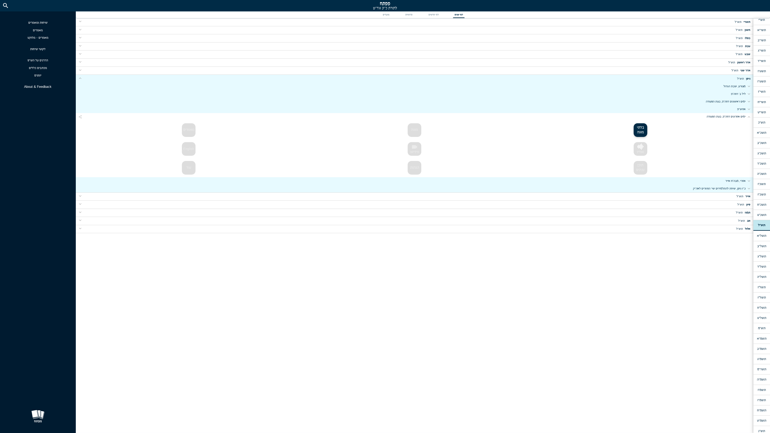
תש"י (761, 20)
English (188, 149)
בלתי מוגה (640, 130)
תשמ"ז (761, 400)
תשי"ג (762, 51)
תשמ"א (761, 339)
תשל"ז (762, 297)
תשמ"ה (761, 379)
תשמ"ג (761, 359)
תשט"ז (761, 81)
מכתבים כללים (38, 68)
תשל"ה (761, 277)
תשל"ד (761, 267)
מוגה (414, 130)
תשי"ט (762, 112)
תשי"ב (762, 40)
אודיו (640, 152)
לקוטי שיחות (38, 49)
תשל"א (761, 236)
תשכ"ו (762, 184)
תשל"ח (761, 308)
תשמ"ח (761, 410)
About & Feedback (38, 87)
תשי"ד (762, 61)
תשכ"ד (761, 164)
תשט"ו (762, 71)
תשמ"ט (761, 421)
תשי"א (761, 30)
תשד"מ (761, 369)
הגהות (414, 168)
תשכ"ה (761, 174)
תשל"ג (761, 256)
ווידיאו (414, 149)
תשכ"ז (762, 194)
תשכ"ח (761, 205)
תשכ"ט (761, 215)
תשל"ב (761, 246)
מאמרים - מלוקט (37, 38)
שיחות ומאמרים (38, 23)
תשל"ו (762, 287)
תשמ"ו (762, 390)
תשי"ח (762, 102)
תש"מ (761, 328)
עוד (188, 168)
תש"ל (761, 225)
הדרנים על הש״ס (37, 60)
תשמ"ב (761, 349)
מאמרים (38, 30)
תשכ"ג (761, 153)
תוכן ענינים (640, 167)
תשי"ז (761, 92)
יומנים (37, 75)
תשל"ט (761, 318)
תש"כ (761, 122)
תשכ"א (761, 133)
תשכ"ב (761, 143)
